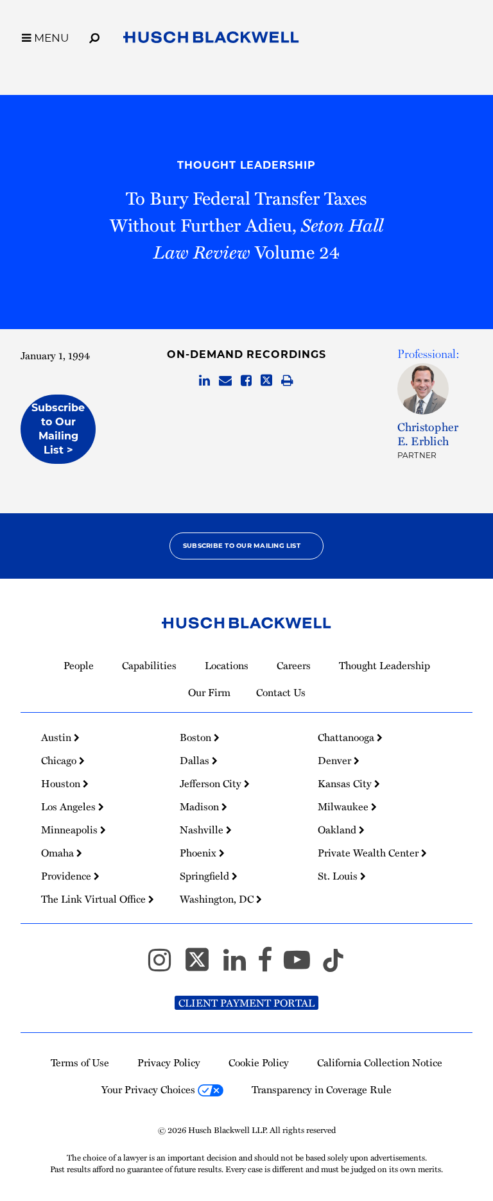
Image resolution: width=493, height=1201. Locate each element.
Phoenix (199, 853)
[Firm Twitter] (202, 965)
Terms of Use (80, 1062)
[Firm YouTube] (303, 965)
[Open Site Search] (94, 35)
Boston (197, 737)
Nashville (203, 829)
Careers (294, 665)
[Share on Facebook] (246, 381)
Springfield (206, 876)
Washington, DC (218, 899)
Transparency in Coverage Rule (322, 1089)
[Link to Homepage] (211, 39)
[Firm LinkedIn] (240, 965)
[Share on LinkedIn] (204, 381)
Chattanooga (347, 737)
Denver (336, 760)
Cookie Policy (259, 1062)
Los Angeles (69, 806)
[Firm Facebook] (270, 965)
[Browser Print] (287, 381)
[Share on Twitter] (266, 381)
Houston (62, 783)
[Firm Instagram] (165, 965)
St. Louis (339, 876)
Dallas (196, 760)
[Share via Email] (225, 381)
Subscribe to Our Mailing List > (58, 429)
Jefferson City (212, 783)
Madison (200, 806)
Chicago (60, 760)
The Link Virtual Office (94, 899)
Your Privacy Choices (149, 1089)
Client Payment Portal (246, 1003)
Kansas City (346, 783)
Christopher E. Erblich (428, 433)
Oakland (338, 829)
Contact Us (281, 692)
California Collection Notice (379, 1062)
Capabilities (149, 665)
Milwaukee (344, 806)
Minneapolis (70, 829)
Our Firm (209, 692)
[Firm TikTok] (333, 965)
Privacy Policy (168, 1062)
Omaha (58, 853)
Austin (57, 737)
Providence (67, 876)
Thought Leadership (246, 165)
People (79, 665)
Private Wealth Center (369, 853)
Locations (226, 665)
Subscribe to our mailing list (241, 545)
